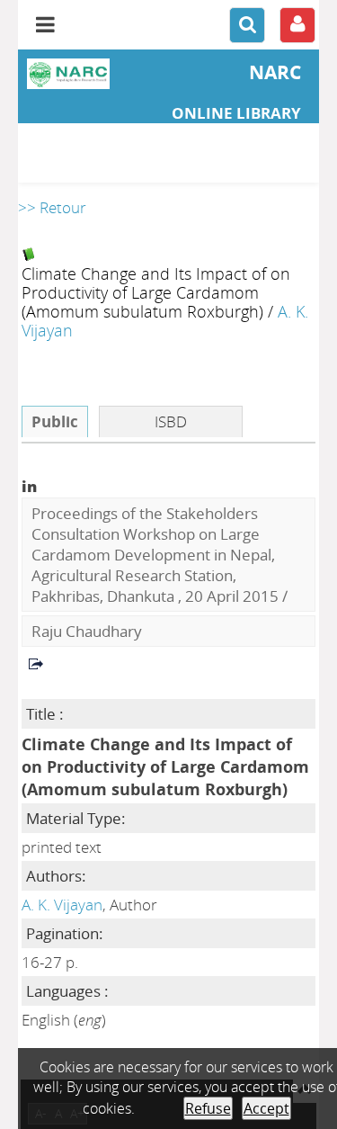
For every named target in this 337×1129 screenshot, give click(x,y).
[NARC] (68, 73)
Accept (266, 1108)
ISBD (171, 421)
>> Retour (52, 207)
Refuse (208, 1108)
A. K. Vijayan (62, 904)
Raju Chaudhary (86, 631)
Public (54, 421)
